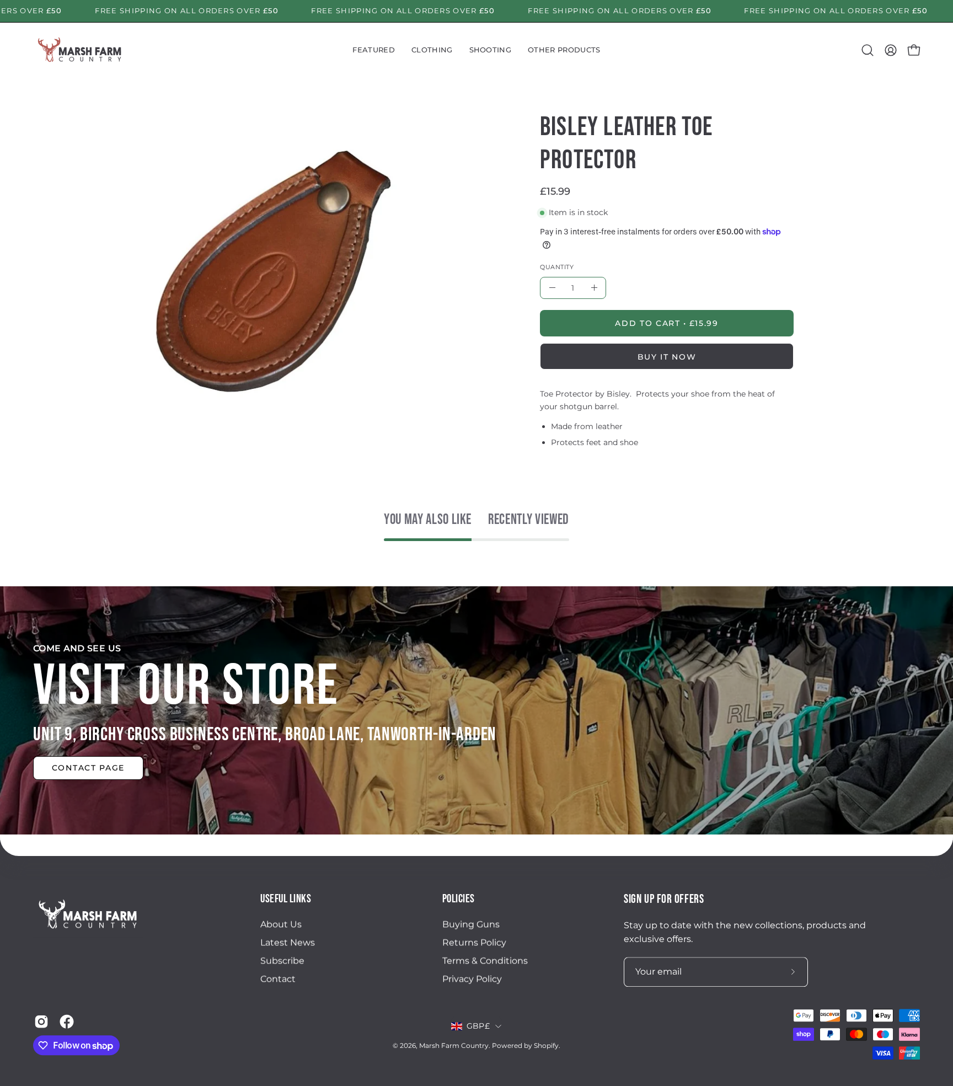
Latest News (287, 943)
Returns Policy (474, 943)
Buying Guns (471, 924)
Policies (458, 899)
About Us (281, 924)
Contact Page (88, 767)
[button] (373, 50)
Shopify (546, 1046)
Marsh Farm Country (454, 1046)
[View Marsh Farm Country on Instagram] (41, 1021)
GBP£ (478, 1026)
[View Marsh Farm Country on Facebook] (66, 1021)
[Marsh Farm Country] (80, 50)
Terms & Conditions (485, 961)
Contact (278, 979)
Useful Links (285, 899)
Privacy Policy (472, 979)
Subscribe (282, 961)
